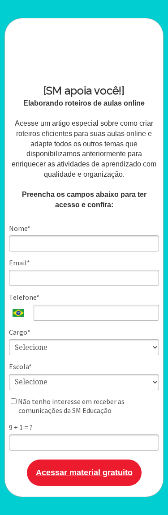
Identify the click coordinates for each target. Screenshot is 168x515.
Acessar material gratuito (84, 472)
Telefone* (24, 297)
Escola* (20, 366)
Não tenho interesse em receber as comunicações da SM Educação (71, 406)
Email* (19, 262)
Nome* (19, 228)
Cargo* (19, 332)
